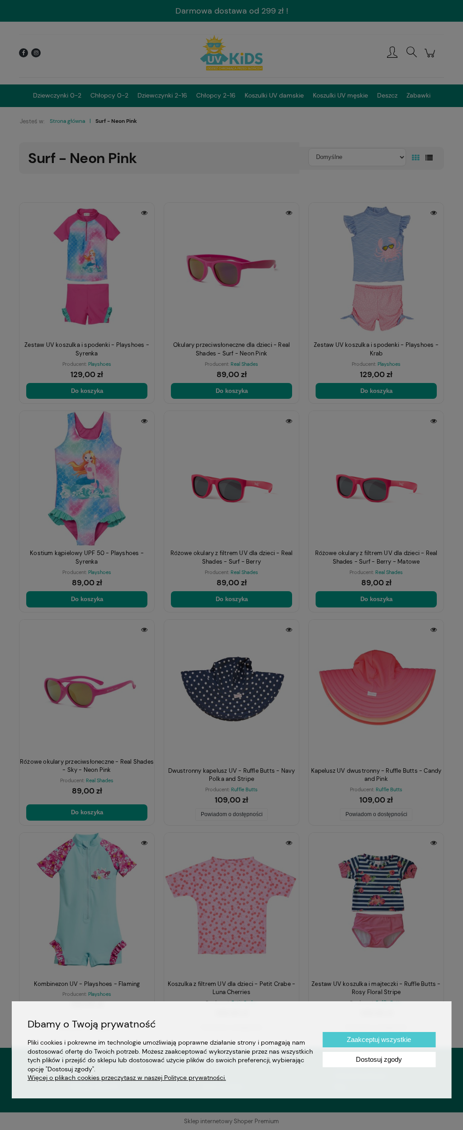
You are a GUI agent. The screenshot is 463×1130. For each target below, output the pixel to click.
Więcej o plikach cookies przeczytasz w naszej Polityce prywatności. (127, 1078)
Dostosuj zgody (379, 1059)
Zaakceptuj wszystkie (379, 1039)
